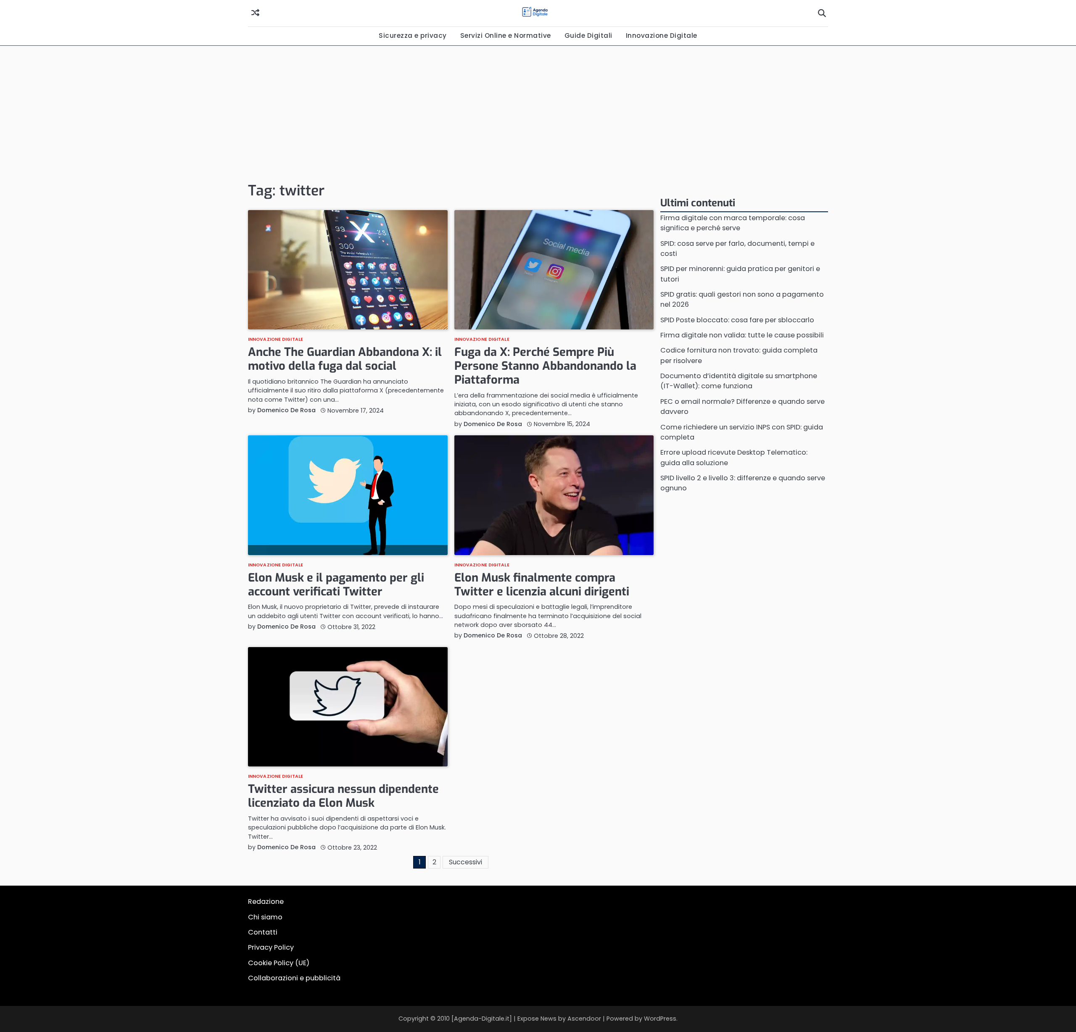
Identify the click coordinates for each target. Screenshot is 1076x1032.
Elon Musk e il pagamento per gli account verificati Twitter (336, 584)
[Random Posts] (255, 13)
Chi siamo (265, 917)
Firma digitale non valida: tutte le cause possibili (742, 335)
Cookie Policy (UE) (278, 963)
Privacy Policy (271, 947)
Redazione (266, 901)
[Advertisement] (538, 113)
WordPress (660, 1018)
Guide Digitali (588, 35)
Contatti (262, 932)
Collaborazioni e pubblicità (294, 978)
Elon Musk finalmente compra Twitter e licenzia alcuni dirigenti (541, 584)
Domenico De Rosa (286, 410)
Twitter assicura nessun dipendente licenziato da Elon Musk (343, 796)
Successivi (465, 862)
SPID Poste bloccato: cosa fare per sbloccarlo (737, 320)
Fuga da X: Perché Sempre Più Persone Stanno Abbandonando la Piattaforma (545, 366)
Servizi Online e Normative (505, 35)
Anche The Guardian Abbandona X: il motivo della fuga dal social (345, 359)
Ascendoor (584, 1018)
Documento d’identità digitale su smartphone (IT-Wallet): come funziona (738, 381)
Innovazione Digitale (661, 35)
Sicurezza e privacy (413, 35)
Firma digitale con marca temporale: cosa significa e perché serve (732, 223)
